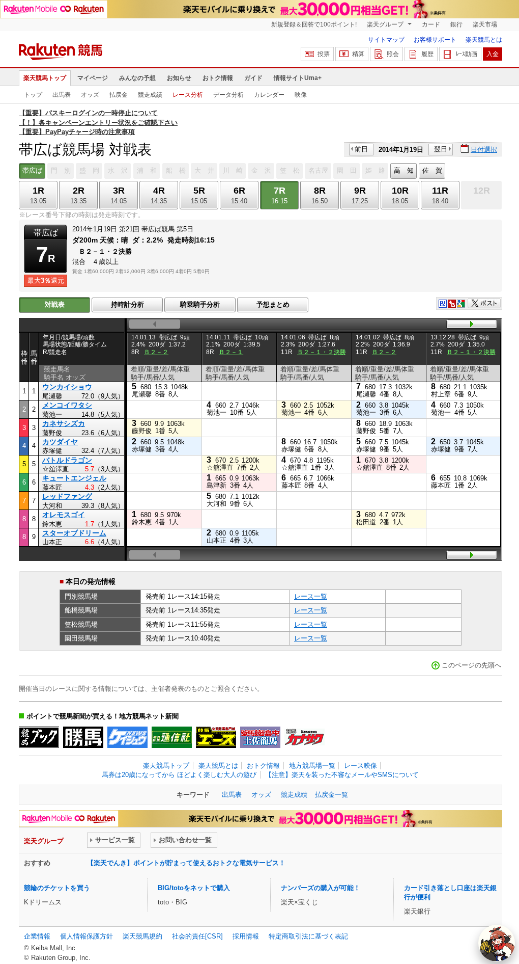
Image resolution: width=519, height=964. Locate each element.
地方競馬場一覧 (312, 765)
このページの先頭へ (471, 665)
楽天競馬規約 (142, 936)
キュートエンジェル (74, 478)
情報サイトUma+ (298, 78)
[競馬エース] (216, 737)
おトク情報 (218, 78)
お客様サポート (435, 39)
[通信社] (172, 737)
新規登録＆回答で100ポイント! (314, 24)
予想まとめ (273, 304)
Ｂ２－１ (231, 352)
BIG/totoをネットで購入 (194, 888)
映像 (301, 94)
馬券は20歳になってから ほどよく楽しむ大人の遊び (179, 775)
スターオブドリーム (74, 533)
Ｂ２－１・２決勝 (321, 352)
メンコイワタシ (67, 405)
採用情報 (246, 936)
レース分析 (187, 94)
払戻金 (118, 94)
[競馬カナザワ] (304, 737)
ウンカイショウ (67, 387)
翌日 (440, 149)
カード (431, 24)
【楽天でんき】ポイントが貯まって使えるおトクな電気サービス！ (186, 863)
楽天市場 (485, 24)
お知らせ (179, 78)
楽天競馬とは (484, 39)
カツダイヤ (60, 442)
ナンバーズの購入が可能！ (320, 888)
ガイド (253, 78)
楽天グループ (386, 24)
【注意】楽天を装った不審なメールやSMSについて (342, 775)
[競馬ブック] (39, 737)
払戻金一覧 (331, 794)
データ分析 (228, 94)
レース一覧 (310, 596)
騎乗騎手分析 (200, 304)
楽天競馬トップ (44, 78)
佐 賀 (432, 170)
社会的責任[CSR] (197, 936)
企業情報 (37, 936)
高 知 (404, 170)
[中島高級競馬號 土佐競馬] (260, 737)
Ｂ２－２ (156, 352)
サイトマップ (386, 39)
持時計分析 (127, 304)
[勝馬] (83, 737)
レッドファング (67, 496)
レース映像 (360, 765)
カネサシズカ (63, 423)
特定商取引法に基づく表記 (308, 936)
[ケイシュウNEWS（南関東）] (127, 737)
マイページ (92, 78)
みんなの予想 (137, 78)
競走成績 (150, 94)
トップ (33, 94)
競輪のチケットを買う (57, 888)
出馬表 (61, 94)
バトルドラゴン (67, 460)
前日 (361, 149)
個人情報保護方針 (86, 936)
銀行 (456, 24)
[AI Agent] (496, 943)
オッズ (90, 94)
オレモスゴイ (63, 515)
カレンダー (269, 94)
